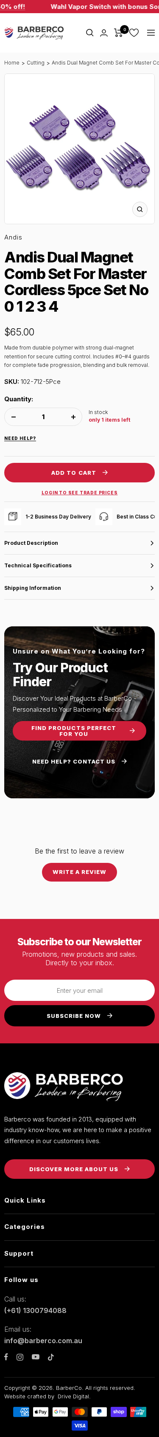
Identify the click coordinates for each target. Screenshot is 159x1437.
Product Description (31, 543)
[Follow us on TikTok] (51, 1357)
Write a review (80, 871)
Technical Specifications (38, 565)
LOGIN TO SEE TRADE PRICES (80, 492)
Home (12, 62)
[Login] (104, 32)
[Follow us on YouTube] (35, 1357)
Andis (13, 237)
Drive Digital (73, 1396)
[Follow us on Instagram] (20, 1357)
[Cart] (118, 32)
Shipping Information (32, 588)
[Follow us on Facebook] (6, 1357)
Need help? (20, 438)
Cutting (36, 62)
